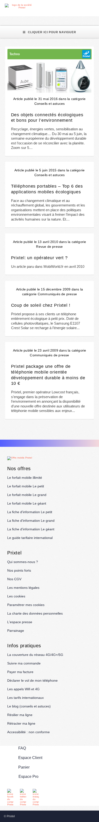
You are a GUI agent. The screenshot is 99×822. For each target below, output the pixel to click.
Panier (24, 767)
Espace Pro (28, 777)
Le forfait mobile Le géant (26, 503)
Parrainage (15, 630)
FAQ (22, 748)
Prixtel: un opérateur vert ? (39, 257)
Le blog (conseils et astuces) (29, 706)
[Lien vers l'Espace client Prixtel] (96, 6)
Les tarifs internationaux (25, 698)
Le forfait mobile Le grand (26, 495)
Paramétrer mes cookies (25, 605)
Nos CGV (14, 579)
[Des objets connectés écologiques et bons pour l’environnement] (49, 71)
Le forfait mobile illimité (24, 478)
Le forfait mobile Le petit (25, 486)
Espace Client (30, 757)
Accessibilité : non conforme (28, 732)
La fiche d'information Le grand (31, 520)
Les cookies (16, 596)
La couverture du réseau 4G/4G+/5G (35, 655)
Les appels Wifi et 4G (23, 689)
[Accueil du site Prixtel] (20, 6)
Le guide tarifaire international (30, 538)
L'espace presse (19, 622)
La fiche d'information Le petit (29, 512)
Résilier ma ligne (19, 715)
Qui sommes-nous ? (22, 562)
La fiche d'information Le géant (30, 529)
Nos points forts (19, 570)
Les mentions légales (23, 588)
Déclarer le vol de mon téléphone (32, 680)
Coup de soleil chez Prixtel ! (40, 305)
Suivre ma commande (24, 663)
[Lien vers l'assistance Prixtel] (84, 6)
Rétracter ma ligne (21, 723)
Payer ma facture (20, 672)
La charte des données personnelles (35, 613)
